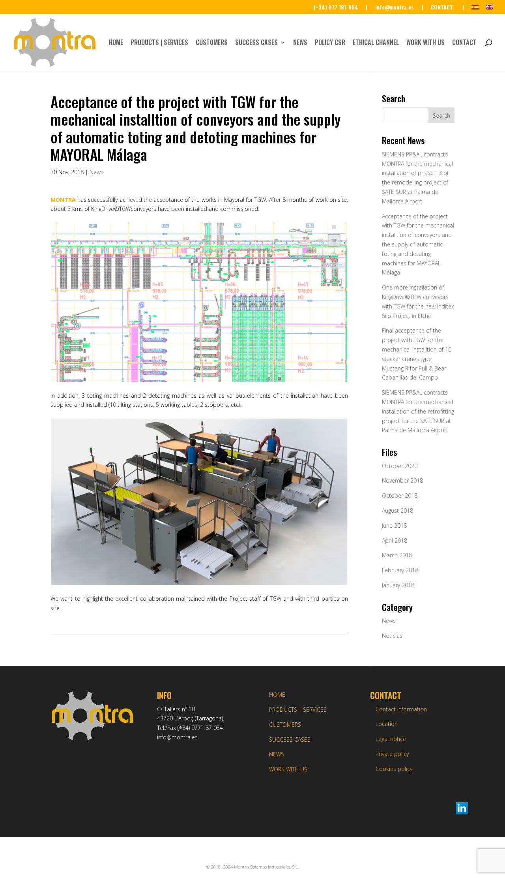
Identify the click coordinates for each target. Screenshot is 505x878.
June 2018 (394, 525)
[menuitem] (475, 9)
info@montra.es (177, 737)
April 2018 (394, 540)
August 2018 (397, 510)
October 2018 (399, 495)
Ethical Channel (376, 43)
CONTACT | (447, 7)
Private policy (392, 754)
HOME (116, 43)
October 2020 (399, 466)
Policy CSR (330, 43)
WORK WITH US (425, 43)
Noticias (392, 635)
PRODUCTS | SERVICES (159, 43)
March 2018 (397, 555)
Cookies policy (394, 769)
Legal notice (391, 739)
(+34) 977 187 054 (336, 7)
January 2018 (398, 585)
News (96, 172)
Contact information (401, 709)
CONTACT (464, 43)
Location (387, 724)
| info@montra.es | (394, 7)
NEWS (300, 43)
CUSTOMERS (212, 43)
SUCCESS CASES (256, 43)
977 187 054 (207, 727)
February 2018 (400, 570)
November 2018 (402, 480)
